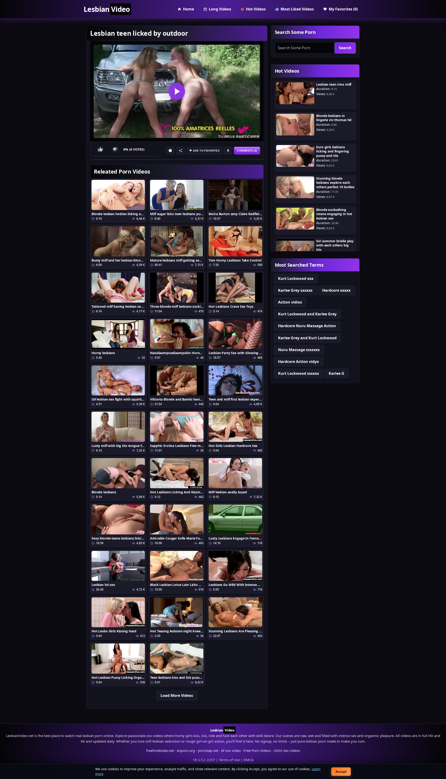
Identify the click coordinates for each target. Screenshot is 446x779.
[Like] (100, 149)
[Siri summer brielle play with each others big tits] (295, 250)
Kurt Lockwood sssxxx (298, 373)
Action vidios (290, 302)
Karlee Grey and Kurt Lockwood (307, 337)
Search (345, 47)
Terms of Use (229, 759)
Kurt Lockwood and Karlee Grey (307, 314)
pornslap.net (208, 750)
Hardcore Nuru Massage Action (307, 325)
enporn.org (186, 750)
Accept (341, 771)
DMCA (248, 759)
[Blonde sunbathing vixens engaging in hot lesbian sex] (295, 218)
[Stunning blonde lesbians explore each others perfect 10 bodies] (295, 187)
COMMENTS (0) (247, 150)
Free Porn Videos (257, 750)
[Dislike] (115, 149)
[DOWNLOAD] (228, 151)
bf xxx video (231, 750)
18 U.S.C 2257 (204, 759)
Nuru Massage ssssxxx (299, 349)
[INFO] (170, 151)
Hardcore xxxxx (336, 290)
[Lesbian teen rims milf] (295, 93)
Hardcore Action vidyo (298, 361)
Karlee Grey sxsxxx (295, 290)
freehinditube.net (160, 750)
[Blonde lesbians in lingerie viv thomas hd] (295, 125)
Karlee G (336, 373)
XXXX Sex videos (287, 750)
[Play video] (177, 91)
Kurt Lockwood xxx (295, 278)
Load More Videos (177, 695)
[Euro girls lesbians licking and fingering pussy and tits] (295, 156)
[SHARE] (180, 151)
